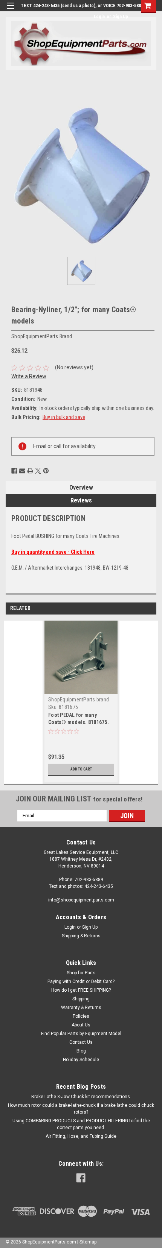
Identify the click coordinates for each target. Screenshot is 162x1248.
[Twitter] (38, 471)
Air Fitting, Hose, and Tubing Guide (81, 1136)
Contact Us (81, 1042)
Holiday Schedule (81, 1059)
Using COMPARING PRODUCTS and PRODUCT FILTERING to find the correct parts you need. (81, 1124)
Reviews (81, 500)
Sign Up (120, 16)
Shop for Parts (81, 972)
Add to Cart (81, 769)
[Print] (30, 471)
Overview (81, 487)
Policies (81, 1016)
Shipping (81, 998)
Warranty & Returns (81, 1007)
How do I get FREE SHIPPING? (81, 990)
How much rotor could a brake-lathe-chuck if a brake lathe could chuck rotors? (81, 1109)
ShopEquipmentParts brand (78, 699)
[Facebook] (14, 471)
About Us (81, 1025)
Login (99, 16)
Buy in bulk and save (64, 417)
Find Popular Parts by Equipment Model (81, 1033)
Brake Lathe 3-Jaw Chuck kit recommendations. (81, 1096)
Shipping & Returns (81, 935)
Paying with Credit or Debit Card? (81, 981)
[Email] (22, 471)
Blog (81, 1051)
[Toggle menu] (10, 10)
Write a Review (28, 376)
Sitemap (87, 1242)
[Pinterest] (46, 471)
